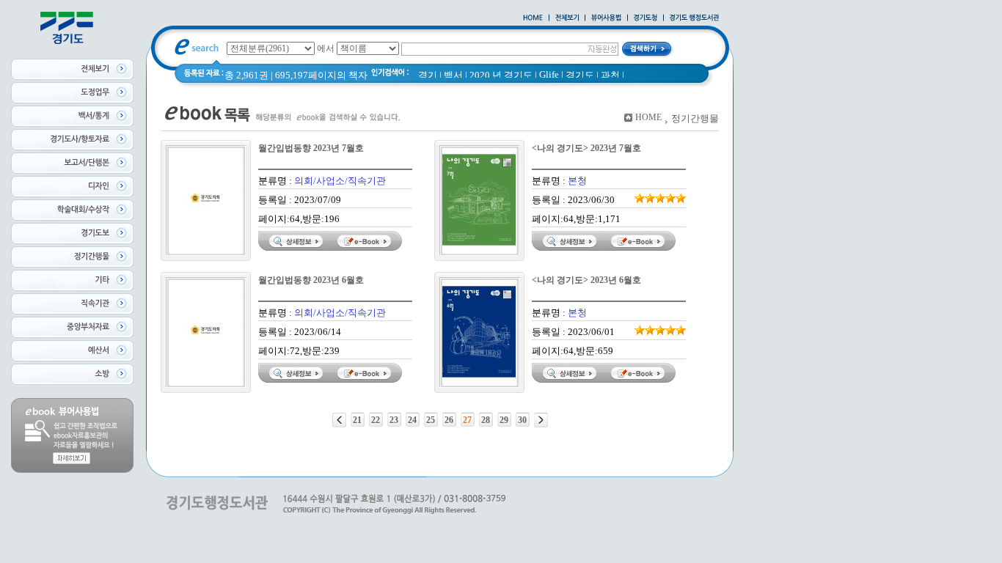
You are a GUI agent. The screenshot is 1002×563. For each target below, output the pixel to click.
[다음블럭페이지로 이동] (541, 420)
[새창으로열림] (645, 18)
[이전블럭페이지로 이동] (339, 420)
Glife (549, 74)
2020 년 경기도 (501, 75)
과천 (610, 75)
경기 (427, 75)
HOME (648, 117)
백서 (453, 75)
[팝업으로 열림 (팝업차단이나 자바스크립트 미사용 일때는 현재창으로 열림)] (606, 18)
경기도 (580, 75)
